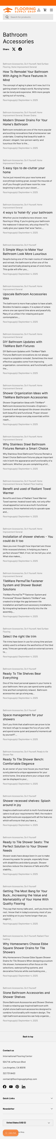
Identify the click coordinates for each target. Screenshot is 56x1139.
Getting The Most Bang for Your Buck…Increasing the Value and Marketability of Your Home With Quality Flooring (26, 897)
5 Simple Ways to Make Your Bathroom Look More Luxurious (25, 252)
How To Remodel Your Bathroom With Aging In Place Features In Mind (25, 76)
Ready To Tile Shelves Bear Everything (22, 675)
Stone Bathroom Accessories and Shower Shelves (26, 995)
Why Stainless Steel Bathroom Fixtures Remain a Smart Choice (25, 446)
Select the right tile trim (19, 636)
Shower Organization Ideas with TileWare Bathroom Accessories (25, 395)
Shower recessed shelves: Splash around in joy (26, 803)
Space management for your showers (23, 717)
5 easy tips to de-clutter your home (24, 170)
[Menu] (51, 10)
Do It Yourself (30, 245)
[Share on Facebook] (20, 49)
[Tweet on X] (14, 49)
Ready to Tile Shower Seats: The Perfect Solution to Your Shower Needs (26, 846)
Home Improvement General (24, 67)
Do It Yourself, (30, 64)
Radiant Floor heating (33, 484)
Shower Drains (29, 115)
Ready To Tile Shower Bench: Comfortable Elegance (23, 761)
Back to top (28, 1036)
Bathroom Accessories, (13, 64)
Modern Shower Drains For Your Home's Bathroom (25, 122)
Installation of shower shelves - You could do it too (28, 539)
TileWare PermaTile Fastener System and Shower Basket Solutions (23, 585)
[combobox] (28, 17)
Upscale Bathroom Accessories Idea (25, 296)
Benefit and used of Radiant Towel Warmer (27, 491)
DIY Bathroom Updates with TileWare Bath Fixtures (22, 344)
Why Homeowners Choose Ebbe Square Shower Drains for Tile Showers (25, 948)
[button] (45, 10)
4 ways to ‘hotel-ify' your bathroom (28, 212)
